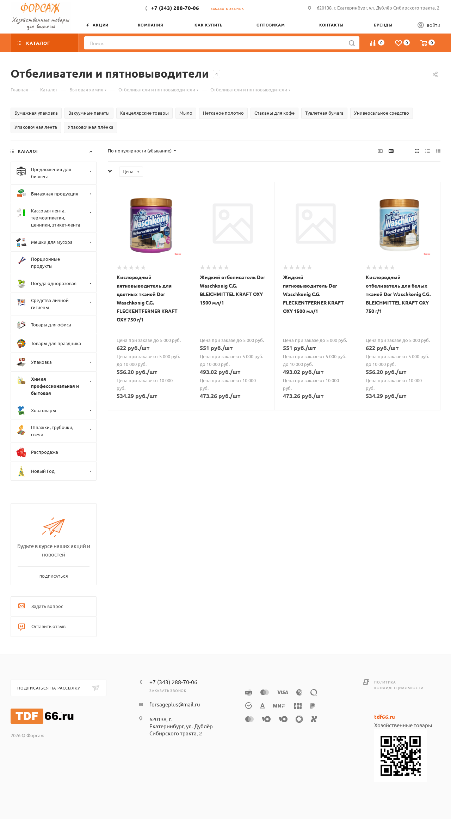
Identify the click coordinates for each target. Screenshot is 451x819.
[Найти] (351, 42)
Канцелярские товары (144, 113)
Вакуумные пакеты (89, 113)
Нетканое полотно (223, 113)
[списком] (427, 150)
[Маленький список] (380, 150)
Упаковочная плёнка (90, 127)
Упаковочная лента (35, 127)
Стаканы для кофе (274, 113)
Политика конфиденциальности (398, 684)
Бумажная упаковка (36, 113)
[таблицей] (438, 150)
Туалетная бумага (324, 113)
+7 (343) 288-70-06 (175, 7)
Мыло (185, 113)
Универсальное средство (381, 113)
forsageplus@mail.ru (174, 704)
